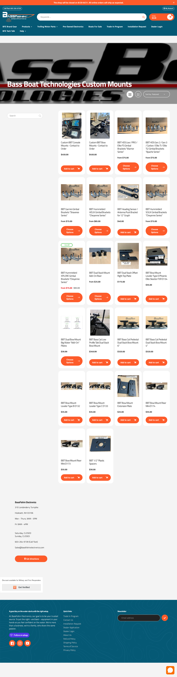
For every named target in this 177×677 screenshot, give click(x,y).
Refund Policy (69, 638)
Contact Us (68, 619)
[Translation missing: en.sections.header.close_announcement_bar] (173, 2)
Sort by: (148, 94)
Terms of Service (70, 646)
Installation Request (72, 623)
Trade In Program (70, 616)
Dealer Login (68, 631)
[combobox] (25, 115)
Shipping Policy (70, 642)
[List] (138, 94)
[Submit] (165, 618)
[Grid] (130, 94)
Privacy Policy (69, 650)
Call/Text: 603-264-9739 (12, 8)
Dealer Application (71, 627)
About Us (67, 635)
